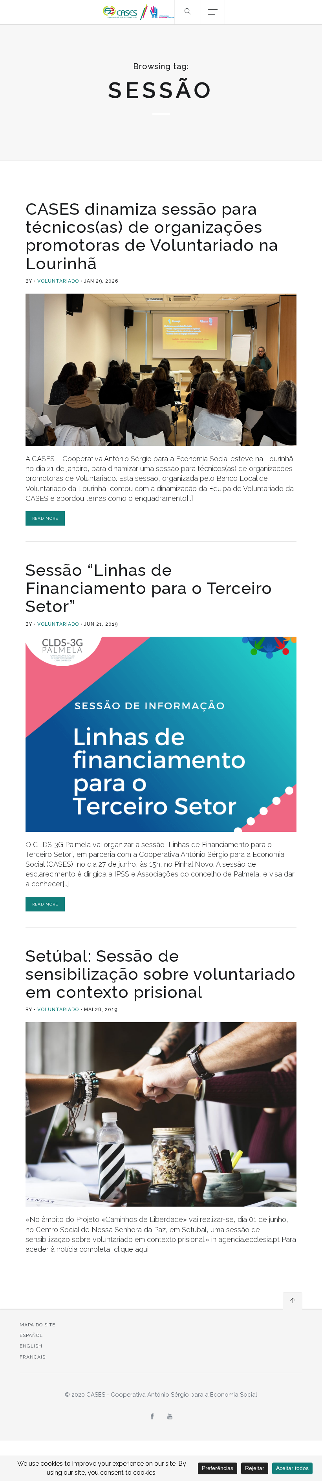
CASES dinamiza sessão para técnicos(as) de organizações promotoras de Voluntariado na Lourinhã (152, 236)
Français (33, 1357)
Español (31, 1335)
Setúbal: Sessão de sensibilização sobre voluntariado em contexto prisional (161, 974)
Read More (45, 518)
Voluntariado (58, 281)
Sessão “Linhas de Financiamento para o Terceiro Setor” (149, 588)
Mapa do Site (37, 1325)
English (31, 1346)
